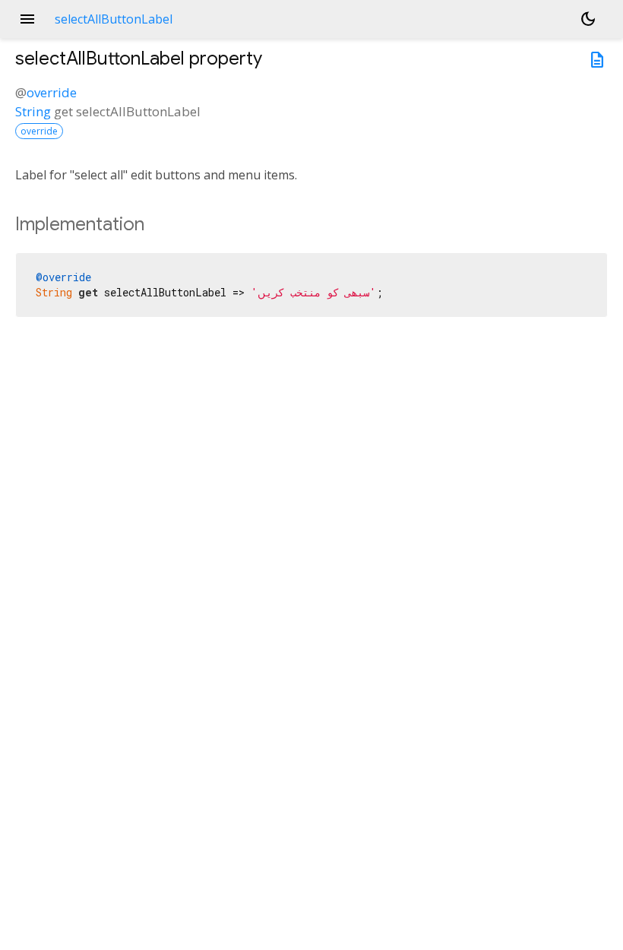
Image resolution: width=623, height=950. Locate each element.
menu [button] (27, 19)
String (33, 111)
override (52, 92)
